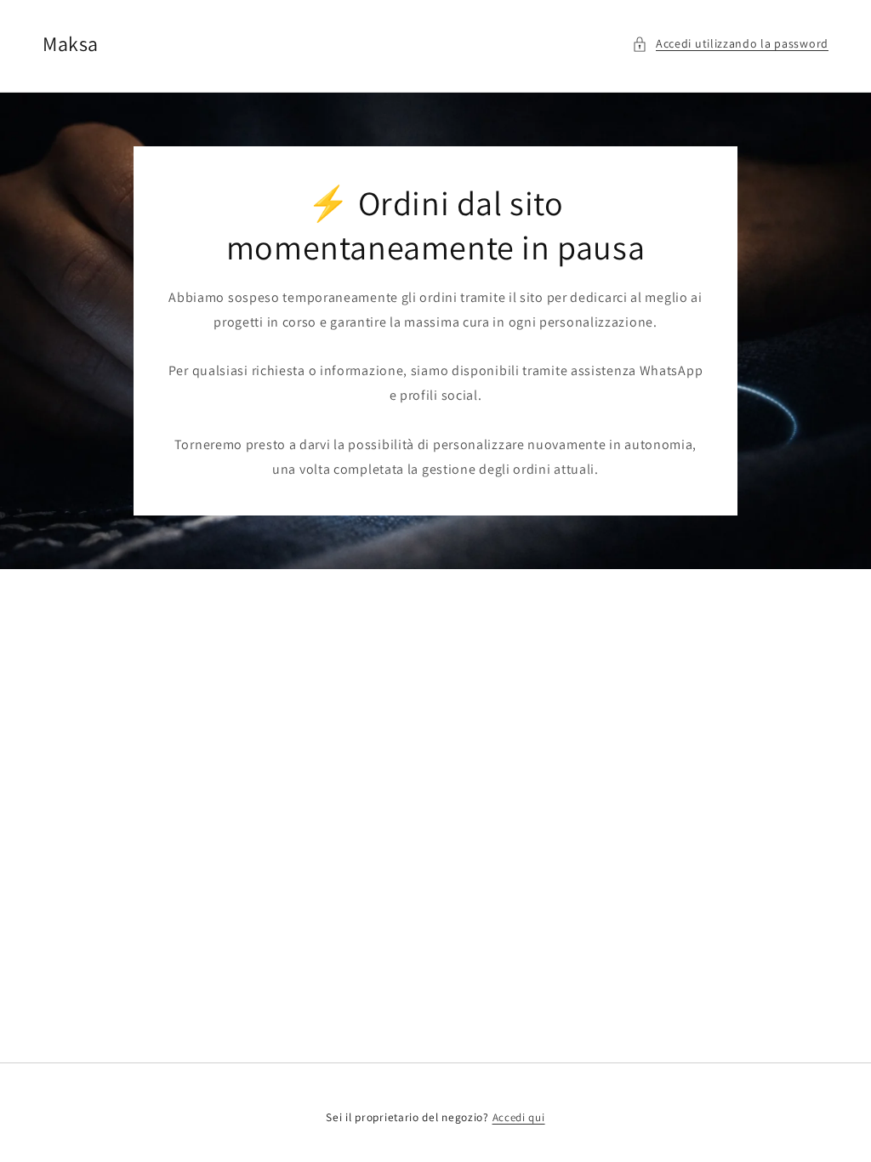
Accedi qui (518, 1117)
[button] (730, 43)
